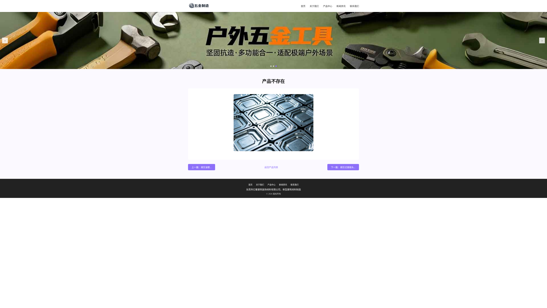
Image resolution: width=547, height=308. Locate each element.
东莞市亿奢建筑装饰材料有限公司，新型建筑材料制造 (273, 189)
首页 (303, 6)
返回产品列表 (271, 167)
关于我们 (314, 6)
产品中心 (327, 6)
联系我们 (354, 6)
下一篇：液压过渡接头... (343, 167)
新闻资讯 (341, 6)
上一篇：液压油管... (202, 167)
